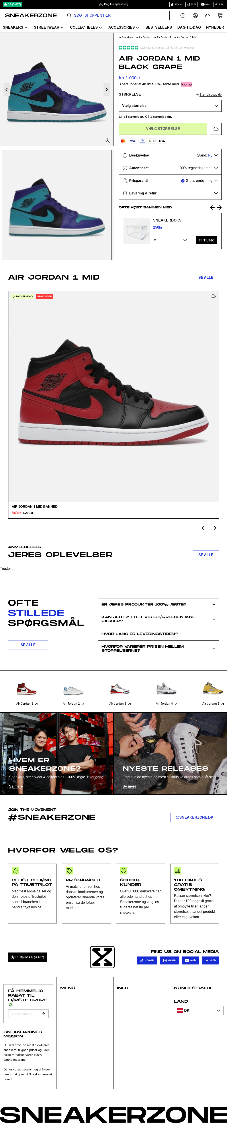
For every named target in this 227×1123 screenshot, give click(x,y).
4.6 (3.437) (14, 4)
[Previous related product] (212, 207)
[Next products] (215, 528)
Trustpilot (7, 568)
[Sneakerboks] (136, 231)
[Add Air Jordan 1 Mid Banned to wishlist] (213, 296)
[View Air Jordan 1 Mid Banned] (113, 396)
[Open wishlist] (208, 15)
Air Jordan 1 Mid (187, 37)
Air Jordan (145, 37)
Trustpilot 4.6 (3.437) (29, 957)
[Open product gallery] (56, 89)
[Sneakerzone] (102, 957)
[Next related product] (219, 207)
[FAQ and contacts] (183, 15)
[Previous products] (203, 528)
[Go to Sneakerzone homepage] (28, 16)
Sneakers (127, 37)
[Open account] (195, 15)
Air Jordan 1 (164, 37)
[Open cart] (220, 15)
